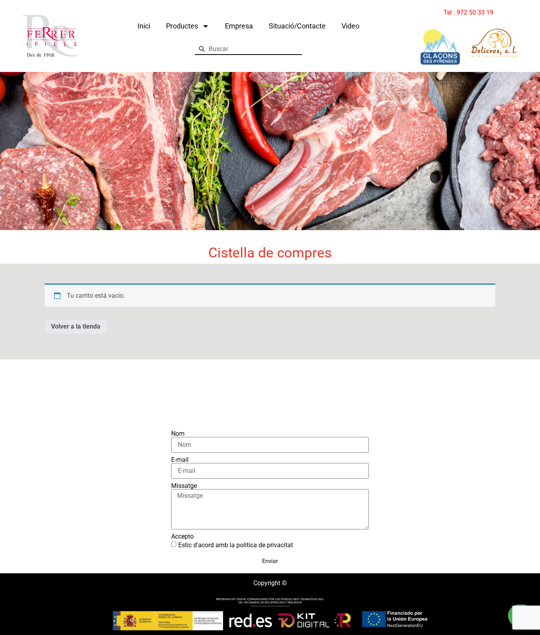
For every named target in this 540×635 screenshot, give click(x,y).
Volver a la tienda (75, 326)
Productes (182, 26)
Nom (178, 434)
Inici (144, 26)
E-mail (180, 460)
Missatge (184, 486)
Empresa (239, 26)
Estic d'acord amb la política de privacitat (235, 545)
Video (350, 26)
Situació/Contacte (297, 26)
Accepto (182, 536)
